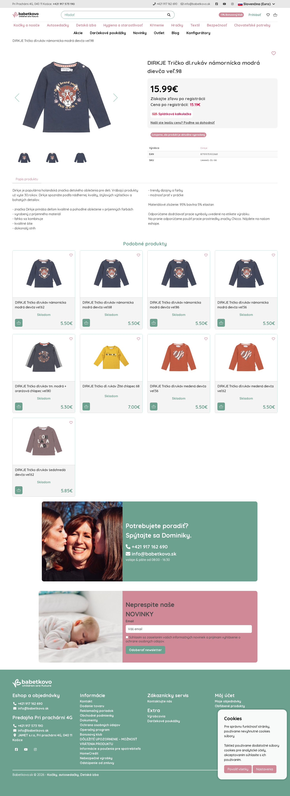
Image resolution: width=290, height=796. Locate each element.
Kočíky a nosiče (27, 25)
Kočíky (52, 775)
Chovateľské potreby (252, 25)
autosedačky (69, 775)
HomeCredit (89, 753)
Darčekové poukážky (108, 33)
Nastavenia (264, 769)
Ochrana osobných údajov (100, 725)
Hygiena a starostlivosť (123, 25)
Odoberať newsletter (145, 650)
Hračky (177, 25)
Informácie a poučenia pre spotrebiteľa (110, 749)
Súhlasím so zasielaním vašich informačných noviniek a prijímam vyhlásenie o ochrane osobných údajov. (183, 639)
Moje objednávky (228, 701)
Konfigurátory (198, 33)
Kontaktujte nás (159, 701)
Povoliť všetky (237, 769)
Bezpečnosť (217, 25)
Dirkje (203, 147)
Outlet (159, 33)
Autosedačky (58, 25)
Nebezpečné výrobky (96, 758)
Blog (175, 33)
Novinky (140, 33)
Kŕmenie (157, 25)
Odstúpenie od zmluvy (97, 763)
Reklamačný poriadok (96, 711)
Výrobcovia (156, 716)
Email (130, 621)
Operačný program (94, 730)
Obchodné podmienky (97, 715)
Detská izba (86, 25)
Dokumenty (89, 720)
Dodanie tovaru (92, 706)
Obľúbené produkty (230, 706)
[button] (17, 97)
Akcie (78, 33)
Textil (195, 25)
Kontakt (86, 701)
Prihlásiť (255, 15)
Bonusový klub (91, 734)
